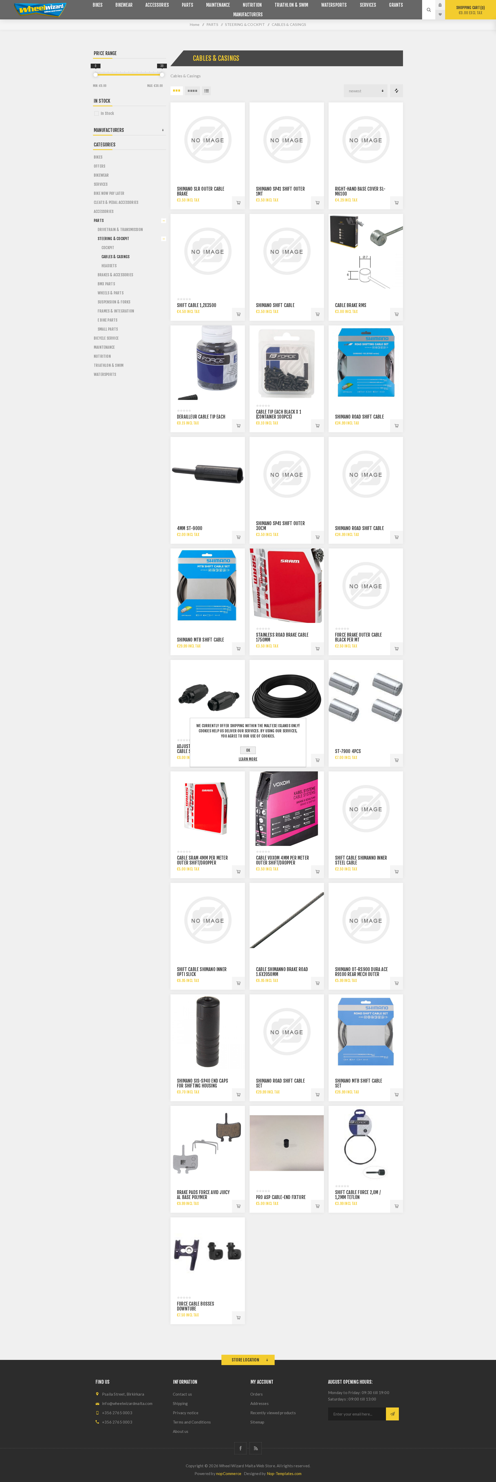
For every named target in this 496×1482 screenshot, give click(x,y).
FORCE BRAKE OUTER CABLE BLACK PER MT (358, 637)
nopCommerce (228, 1473)
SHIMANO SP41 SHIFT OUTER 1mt (280, 191)
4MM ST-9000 (189, 528)
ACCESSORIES (103, 211)
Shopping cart (469, 10)
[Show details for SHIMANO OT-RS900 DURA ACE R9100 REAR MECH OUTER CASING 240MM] (366, 920)
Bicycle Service (106, 338)
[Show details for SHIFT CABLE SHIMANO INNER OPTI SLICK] (208, 920)
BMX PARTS (106, 283)
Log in (444, 4)
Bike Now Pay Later (109, 193)
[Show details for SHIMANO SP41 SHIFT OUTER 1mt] (287, 139)
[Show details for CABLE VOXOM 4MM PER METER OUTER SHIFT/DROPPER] (287, 808)
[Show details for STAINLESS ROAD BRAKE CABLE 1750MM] (287, 585)
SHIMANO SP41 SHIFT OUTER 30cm (280, 526)
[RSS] (256, 1448)
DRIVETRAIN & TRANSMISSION (120, 229)
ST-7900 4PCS (348, 751)
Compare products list (396, 90)
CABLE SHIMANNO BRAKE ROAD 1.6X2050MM (282, 972)
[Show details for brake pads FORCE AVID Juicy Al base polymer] (208, 1143)
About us (181, 1431)
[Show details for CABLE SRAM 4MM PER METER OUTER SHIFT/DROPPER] (208, 808)
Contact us (182, 1394)
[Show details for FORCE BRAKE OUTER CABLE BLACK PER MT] (366, 585)
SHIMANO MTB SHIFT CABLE (200, 640)
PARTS (99, 220)
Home (195, 24)
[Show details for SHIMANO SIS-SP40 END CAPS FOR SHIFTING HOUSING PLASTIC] (208, 1031)
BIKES (98, 157)
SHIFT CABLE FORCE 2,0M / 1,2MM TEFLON (358, 1195)
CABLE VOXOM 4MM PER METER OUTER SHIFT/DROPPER (282, 860)
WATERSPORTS (105, 374)
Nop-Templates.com (284, 1473)
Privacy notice (185, 1412)
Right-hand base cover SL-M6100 (360, 191)
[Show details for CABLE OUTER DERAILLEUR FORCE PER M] (287, 697)
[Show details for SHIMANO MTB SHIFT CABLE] (208, 585)
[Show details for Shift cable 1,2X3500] (208, 251)
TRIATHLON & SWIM (108, 365)
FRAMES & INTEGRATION (116, 311)
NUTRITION (102, 356)
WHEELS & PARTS (110, 293)
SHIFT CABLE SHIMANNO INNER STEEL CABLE (361, 860)
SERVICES (101, 184)
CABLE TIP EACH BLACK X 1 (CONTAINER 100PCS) (278, 414)
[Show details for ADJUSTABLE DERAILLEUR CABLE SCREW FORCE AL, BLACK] (208, 697)
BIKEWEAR (101, 175)
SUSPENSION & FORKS (114, 302)
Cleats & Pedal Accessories (116, 202)
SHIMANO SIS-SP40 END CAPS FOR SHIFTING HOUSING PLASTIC (202, 1085)
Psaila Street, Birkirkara (123, 1394)
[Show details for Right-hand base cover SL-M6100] (366, 139)
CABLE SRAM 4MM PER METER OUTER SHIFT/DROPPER (202, 860)
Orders (256, 1394)
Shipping (180, 1403)
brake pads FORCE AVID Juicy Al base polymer (203, 1195)
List (206, 90)
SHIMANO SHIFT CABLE (275, 305)
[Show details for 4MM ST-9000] (208, 474)
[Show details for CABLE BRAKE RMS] (366, 251)
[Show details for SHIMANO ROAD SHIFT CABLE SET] (287, 1031)
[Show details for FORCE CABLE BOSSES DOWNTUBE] (208, 1254)
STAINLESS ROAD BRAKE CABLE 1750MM (282, 637)
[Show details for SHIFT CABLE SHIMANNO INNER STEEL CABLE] (366, 808)
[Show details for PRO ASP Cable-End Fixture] (287, 1143)
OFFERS (99, 166)
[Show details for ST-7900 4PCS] (366, 697)
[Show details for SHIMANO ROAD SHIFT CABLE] (366, 362)
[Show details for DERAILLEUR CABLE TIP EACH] (208, 362)
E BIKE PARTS (107, 320)
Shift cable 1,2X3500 (196, 305)
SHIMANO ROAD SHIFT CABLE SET (280, 1083)
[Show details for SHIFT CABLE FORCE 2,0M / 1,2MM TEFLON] (366, 1143)
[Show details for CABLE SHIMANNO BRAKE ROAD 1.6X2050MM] (287, 920)
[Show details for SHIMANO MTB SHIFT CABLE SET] (366, 1031)
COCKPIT (108, 247)
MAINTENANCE (104, 347)
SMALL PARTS (108, 329)
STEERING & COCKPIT (113, 238)
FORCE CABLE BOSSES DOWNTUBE (195, 1306)
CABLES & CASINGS (115, 256)
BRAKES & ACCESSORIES (115, 274)
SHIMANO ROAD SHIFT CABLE (359, 417)
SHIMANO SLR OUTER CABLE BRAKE (200, 191)
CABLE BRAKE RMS (350, 305)
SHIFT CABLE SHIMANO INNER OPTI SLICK (202, 972)
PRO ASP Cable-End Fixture (281, 1197)
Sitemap (257, 1422)
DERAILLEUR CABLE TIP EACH (201, 417)
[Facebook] (240, 1448)
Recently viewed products (273, 1412)
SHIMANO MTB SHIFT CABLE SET (358, 1083)
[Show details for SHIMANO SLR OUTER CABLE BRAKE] (208, 139)
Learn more (248, 759)
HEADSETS (109, 265)
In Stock (107, 113)
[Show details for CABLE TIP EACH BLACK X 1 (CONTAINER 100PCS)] (287, 362)
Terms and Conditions (192, 1422)
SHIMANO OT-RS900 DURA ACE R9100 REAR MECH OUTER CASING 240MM (361, 974)
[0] (96, 75)
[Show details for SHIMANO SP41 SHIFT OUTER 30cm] (287, 474)
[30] (162, 75)
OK (248, 750)
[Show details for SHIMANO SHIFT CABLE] (287, 251)
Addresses (259, 1403)
